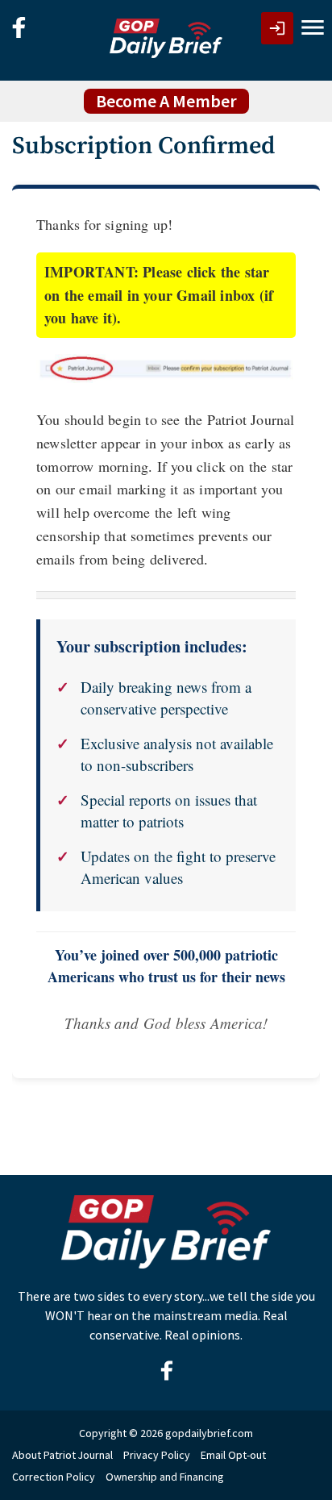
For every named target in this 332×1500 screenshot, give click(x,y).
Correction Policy (53, 1476)
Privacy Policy (156, 1455)
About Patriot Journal (62, 1455)
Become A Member (166, 101)
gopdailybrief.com (209, 1433)
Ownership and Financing (165, 1476)
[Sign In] (277, 28)
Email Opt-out (233, 1455)
